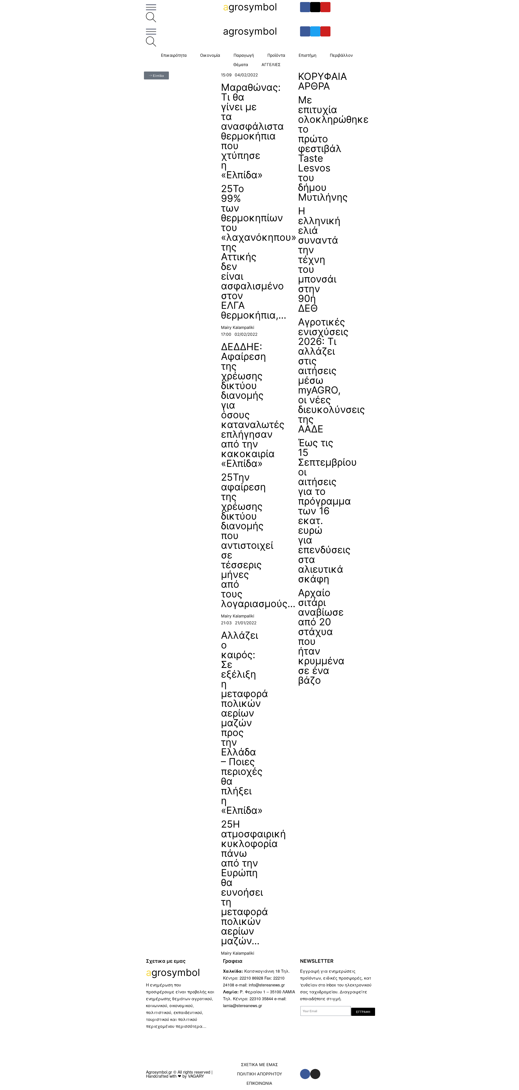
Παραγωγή (244, 55)
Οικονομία (210, 55)
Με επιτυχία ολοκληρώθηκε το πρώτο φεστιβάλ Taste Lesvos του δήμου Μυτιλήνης (333, 148)
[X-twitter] (315, 7)
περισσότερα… (191, 1026)
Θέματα (240, 64)
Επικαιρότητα (174, 55)
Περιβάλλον (341, 55)
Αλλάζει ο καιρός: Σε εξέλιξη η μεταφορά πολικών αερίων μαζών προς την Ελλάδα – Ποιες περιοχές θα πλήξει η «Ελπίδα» (244, 722)
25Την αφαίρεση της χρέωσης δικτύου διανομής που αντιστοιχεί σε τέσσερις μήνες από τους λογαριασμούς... (258, 540)
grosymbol (250, 7)
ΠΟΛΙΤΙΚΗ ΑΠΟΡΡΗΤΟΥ (259, 1074)
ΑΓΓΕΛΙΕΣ (271, 64)
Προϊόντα (276, 55)
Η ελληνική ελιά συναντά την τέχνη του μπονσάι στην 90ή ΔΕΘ (319, 259)
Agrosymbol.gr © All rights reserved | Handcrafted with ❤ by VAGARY (179, 1074)
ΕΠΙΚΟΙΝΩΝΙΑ (259, 1083)
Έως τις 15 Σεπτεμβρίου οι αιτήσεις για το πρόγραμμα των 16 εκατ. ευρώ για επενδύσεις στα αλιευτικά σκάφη (327, 511)
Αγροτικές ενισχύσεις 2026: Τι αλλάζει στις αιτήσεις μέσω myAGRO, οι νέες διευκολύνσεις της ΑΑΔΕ (331, 375)
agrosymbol (250, 31)
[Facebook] (305, 7)
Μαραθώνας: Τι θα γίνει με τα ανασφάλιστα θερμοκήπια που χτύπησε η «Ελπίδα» (252, 131)
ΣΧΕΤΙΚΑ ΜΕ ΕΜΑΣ (259, 1064)
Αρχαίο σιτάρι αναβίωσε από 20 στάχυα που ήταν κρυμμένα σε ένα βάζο (321, 636)
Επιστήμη (307, 55)
